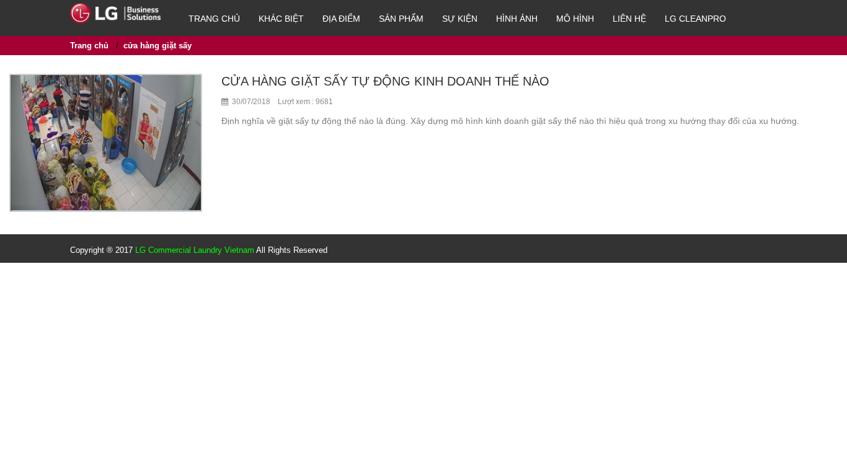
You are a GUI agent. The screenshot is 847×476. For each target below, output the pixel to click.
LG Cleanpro (695, 19)
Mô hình (575, 19)
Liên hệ (629, 19)
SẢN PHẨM (401, 19)
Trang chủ (214, 19)
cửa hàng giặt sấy (157, 45)
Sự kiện (459, 19)
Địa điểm (341, 19)
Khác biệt (281, 19)
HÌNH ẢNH (517, 19)
